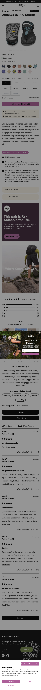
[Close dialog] (39, 332)
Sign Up (30, 353)
